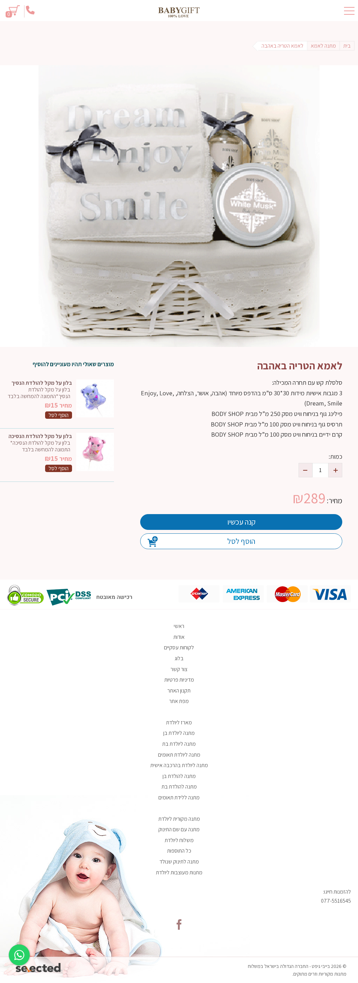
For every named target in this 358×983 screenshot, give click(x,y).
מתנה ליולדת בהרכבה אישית (179, 765)
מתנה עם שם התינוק (179, 829)
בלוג (179, 658)
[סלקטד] (39, 966)
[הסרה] (306, 470)
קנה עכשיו (241, 522)
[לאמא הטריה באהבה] (179, 206)
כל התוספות (179, 850)
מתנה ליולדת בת (179, 744)
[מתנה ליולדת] (178, 12)
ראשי (179, 626)
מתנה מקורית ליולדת (179, 818)
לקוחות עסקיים (179, 647)
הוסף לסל (241, 541)
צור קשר (179, 669)
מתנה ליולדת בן (179, 733)
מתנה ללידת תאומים (179, 797)
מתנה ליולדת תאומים (179, 754)
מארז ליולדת (179, 722)
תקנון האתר (179, 690)
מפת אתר (179, 701)
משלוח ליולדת (179, 840)
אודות (179, 637)
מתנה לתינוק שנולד (179, 861)
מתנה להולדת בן (179, 776)
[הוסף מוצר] (335, 470)
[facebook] (179, 924)
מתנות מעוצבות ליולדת (179, 872)
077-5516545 (336, 901)
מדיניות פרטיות (179, 679)
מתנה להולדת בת (179, 786)
